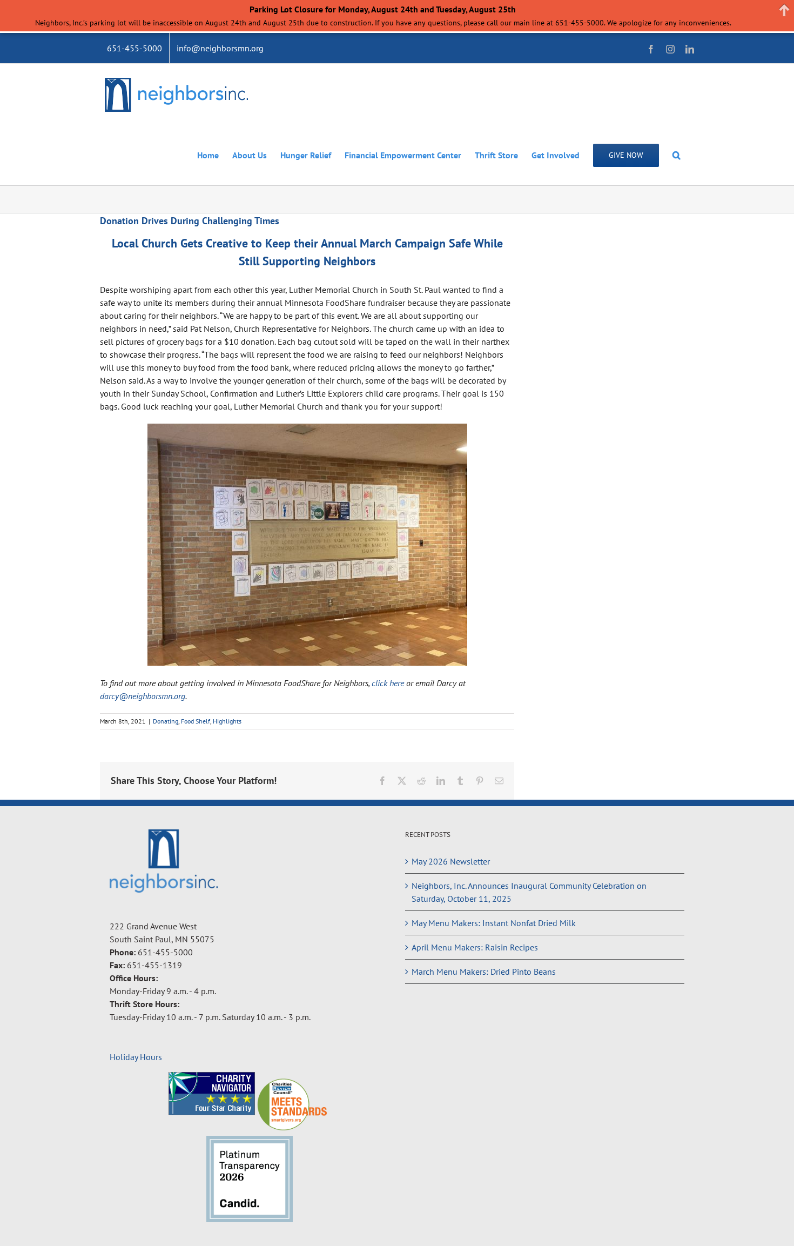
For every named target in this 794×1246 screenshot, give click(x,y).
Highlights (227, 721)
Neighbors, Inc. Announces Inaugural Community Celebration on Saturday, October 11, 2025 (529, 892)
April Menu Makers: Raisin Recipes (475, 947)
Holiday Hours (136, 1056)
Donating (165, 721)
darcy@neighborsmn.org (142, 696)
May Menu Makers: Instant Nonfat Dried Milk (494, 922)
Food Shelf (195, 721)
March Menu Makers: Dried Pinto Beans (484, 971)
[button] (676, 154)
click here (388, 683)
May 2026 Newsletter (451, 861)
